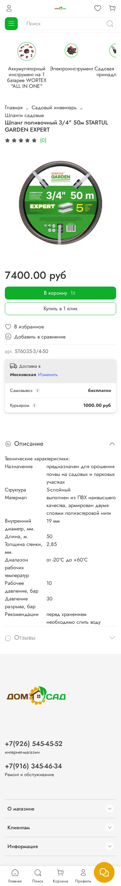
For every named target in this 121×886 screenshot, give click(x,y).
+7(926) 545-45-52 (34, 744)
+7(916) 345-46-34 (33, 766)
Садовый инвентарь (54, 107)
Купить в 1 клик (60, 308)
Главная (14, 107)
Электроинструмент (71, 68)
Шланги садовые (24, 115)
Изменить (48, 374)
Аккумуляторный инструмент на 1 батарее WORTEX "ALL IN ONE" (26, 77)
